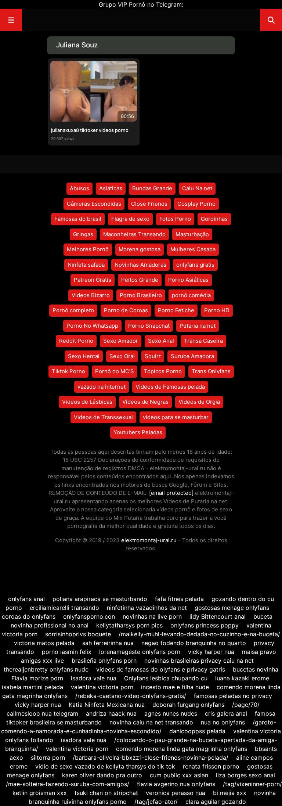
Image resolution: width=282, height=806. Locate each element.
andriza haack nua (111, 713)
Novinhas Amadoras (140, 264)
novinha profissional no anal (49, 625)
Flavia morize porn (37, 678)
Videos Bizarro (91, 295)
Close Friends (149, 203)
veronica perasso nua (175, 792)
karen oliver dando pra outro (102, 775)
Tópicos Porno (163, 371)
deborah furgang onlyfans (188, 704)
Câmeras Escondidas (94, 203)
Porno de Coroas (126, 310)
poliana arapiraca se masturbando (100, 598)
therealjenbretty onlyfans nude (46, 669)
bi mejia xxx (229, 792)
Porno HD (216, 310)
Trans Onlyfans (211, 371)
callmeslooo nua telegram (42, 713)
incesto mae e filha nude (175, 687)
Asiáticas (110, 188)
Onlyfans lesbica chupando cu (165, 678)
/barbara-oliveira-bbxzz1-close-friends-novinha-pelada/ (150, 757)
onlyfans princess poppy (204, 625)
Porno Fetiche (176, 310)
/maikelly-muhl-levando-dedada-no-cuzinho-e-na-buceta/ (199, 634)
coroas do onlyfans (28, 616)
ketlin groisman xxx (39, 792)
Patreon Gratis (92, 279)
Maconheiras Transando (134, 234)
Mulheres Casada (193, 249)
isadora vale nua (93, 678)
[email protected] (171, 492)
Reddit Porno (76, 340)
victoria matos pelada (44, 643)
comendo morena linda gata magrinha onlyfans (181, 748)
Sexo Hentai (84, 356)
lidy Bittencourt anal (217, 616)
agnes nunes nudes (170, 713)
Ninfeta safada (86, 264)
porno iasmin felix (66, 651)
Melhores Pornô (88, 249)
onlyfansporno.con (89, 616)
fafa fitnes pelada (179, 598)
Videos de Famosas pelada (170, 386)
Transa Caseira (203, 340)
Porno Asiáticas (188, 279)
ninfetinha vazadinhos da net (147, 607)
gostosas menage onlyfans (232, 607)
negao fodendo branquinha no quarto (193, 643)
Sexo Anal (161, 340)
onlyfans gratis (195, 264)
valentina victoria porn (102, 687)
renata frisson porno (211, 766)
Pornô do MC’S (114, 371)
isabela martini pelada (32, 687)
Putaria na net (198, 325)
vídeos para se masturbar (176, 417)
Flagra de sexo (130, 218)
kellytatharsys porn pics (129, 625)
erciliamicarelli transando (64, 607)
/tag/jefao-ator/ (156, 801)
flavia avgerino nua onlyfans (176, 784)
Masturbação (192, 234)
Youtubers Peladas (137, 432)
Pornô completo (73, 310)
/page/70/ (246, 704)
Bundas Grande (152, 188)
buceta (262, 616)
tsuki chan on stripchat (106, 792)
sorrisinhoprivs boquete (78, 634)
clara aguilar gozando (215, 801)
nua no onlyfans (223, 722)
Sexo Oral (122, 356)
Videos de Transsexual (103, 417)
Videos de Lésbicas (87, 401)
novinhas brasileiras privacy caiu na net (199, 660)
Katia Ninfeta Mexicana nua (107, 704)
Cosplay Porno (196, 203)
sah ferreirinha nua (108, 643)
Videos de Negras (145, 401)
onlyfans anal (26, 598)
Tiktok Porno (68, 371)
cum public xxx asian (179, 775)
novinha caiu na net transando (151, 722)
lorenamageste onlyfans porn (139, 651)
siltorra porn (48, 757)
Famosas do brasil (77, 218)
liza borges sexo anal (245, 775)
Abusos (79, 188)
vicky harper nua (211, 651)
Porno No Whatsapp (92, 325)
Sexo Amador (120, 340)
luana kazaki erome (242, 678)
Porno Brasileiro (141, 295)
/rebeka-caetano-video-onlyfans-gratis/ (130, 695)
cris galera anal (226, 713)
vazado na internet (101, 386)
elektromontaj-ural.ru (149, 540)
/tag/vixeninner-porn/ (252, 784)
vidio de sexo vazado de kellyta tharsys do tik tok (105, 766)
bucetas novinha (255, 669)
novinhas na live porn (152, 616)
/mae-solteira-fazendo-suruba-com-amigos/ (67, 784)
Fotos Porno (175, 218)
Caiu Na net (197, 188)
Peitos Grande (139, 279)
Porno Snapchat (149, 325)
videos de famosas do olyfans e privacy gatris (160, 669)
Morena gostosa (139, 249)
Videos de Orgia (199, 401)
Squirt (153, 356)
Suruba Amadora (192, 356)
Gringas (83, 234)
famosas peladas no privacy (233, 695)
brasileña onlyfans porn (104, 660)
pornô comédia (191, 295)
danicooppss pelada (197, 731)
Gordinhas (214, 218)
